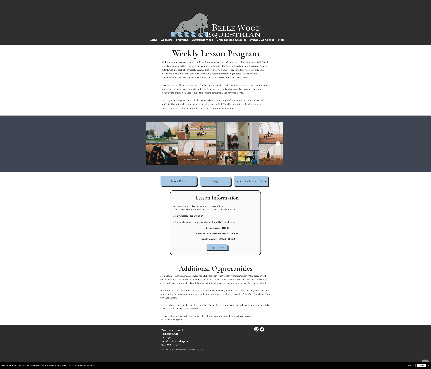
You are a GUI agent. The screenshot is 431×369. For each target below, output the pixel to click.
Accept (421, 365)
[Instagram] (256, 329)
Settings (411, 365)
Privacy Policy (199, 349)
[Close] (428, 365)
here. (174, 298)
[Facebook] (262, 329)
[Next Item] (278, 143)
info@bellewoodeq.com (224, 222)
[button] (182, 40)
